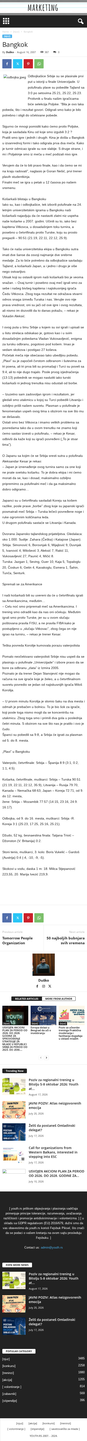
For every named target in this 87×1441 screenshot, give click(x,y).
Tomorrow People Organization (17, 940)
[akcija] (7, 1380)
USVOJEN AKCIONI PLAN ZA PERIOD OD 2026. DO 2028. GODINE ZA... (56, 1173)
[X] (17, 63)
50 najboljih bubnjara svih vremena (66, 940)
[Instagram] (44, 986)
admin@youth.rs (52, 1247)
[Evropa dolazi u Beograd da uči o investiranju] (44, 1015)
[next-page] (46, 1057)
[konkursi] (9, 1366)
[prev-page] (41, 1057)
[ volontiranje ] (11, 1387)
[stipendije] (9, 1401)
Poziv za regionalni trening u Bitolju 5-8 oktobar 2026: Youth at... (53, 1084)
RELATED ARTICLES (26, 998)
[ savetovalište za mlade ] (65, 1429)
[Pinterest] (28, 63)
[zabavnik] (9, 1394)
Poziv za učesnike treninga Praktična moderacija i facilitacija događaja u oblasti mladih (70, 1033)
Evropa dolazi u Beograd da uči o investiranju (41, 1030)
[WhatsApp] (39, 63)
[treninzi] (8, 1373)
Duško (10, 52)
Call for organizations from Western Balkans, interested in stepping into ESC (53, 1152)
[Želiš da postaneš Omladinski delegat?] (14, 1132)
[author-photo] (43, 965)
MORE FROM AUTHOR (58, 998)
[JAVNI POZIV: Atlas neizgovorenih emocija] (14, 1109)
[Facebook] (7, 63)
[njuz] (16, 31)
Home (5, 31)
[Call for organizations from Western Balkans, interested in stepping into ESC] (14, 1154)
